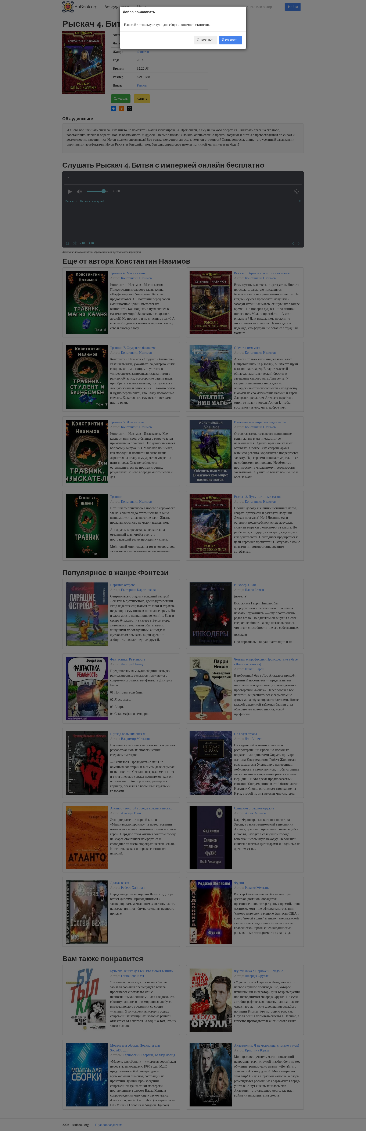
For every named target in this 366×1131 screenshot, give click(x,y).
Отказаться (205, 40)
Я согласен (230, 40)
